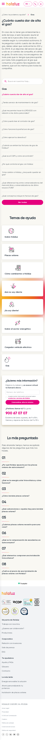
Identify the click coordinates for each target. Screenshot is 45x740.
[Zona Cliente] (41, 4)
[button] (3, 4)
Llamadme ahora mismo (22, 402)
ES (27, 4)
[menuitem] (3, 734)
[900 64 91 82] (35, 4)
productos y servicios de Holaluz (19, 398)
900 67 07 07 (16, 413)
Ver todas (22, 202)
